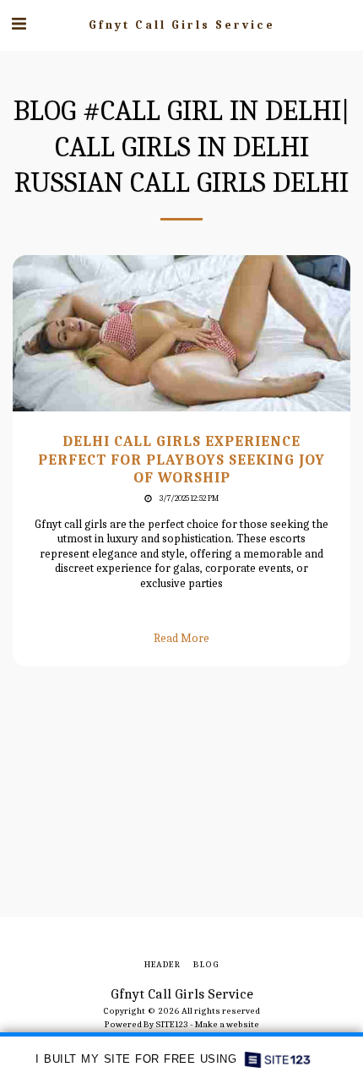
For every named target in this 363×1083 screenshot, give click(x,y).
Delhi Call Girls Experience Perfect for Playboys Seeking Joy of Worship (181, 459)
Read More (181, 638)
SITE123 (171, 1024)
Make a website (227, 1024)
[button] (18, 24)
